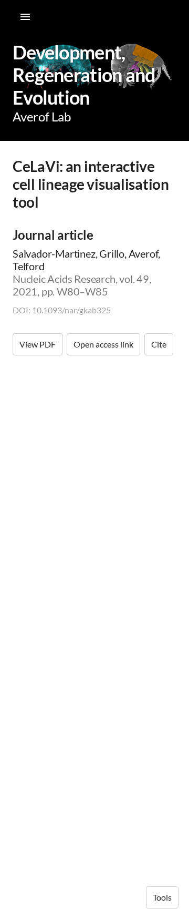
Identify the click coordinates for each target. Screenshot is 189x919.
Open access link (103, 344)
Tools (162, 897)
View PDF (37, 344)
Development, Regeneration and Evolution (84, 74)
